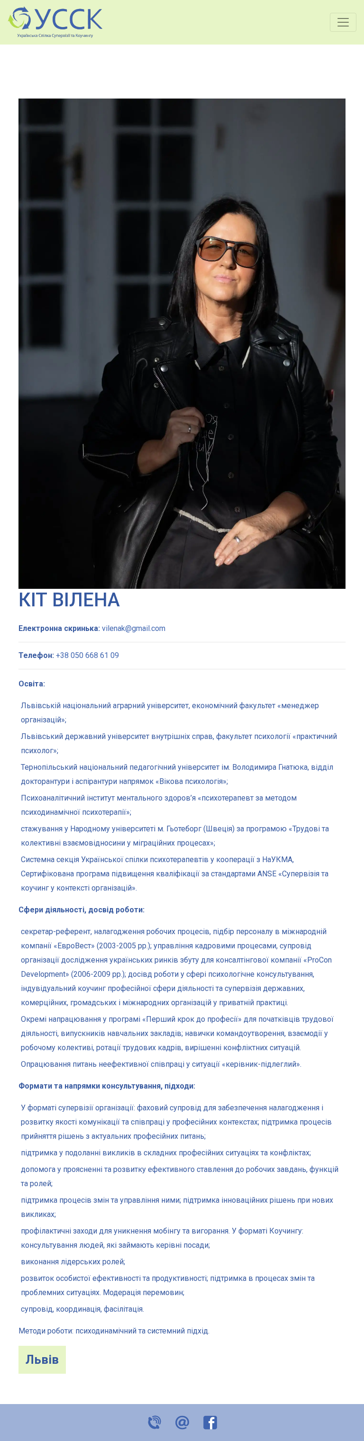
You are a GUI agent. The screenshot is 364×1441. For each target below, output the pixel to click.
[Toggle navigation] (343, 22)
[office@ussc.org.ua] (182, 1421)
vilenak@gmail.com (133, 628)
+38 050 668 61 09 (87, 655)
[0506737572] (154, 1421)
